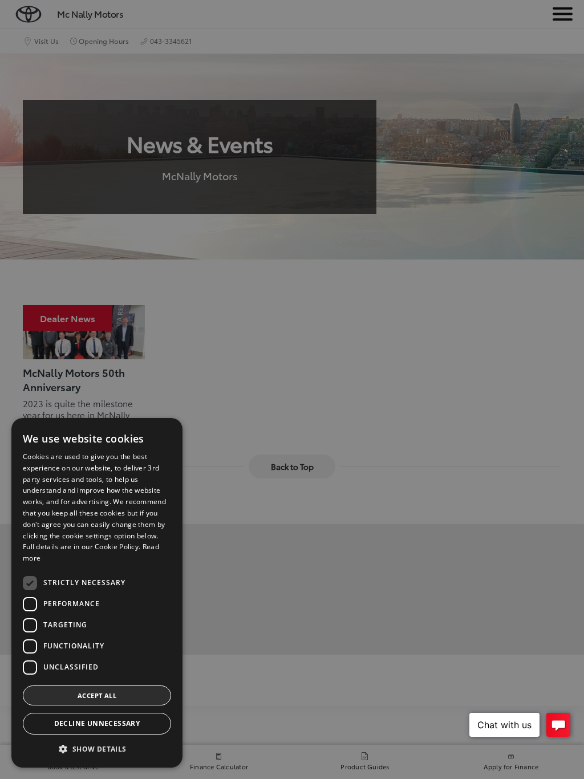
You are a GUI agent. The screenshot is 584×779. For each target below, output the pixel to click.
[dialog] (96, 593)
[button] (97, 749)
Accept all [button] (97, 695)
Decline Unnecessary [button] (97, 723)
